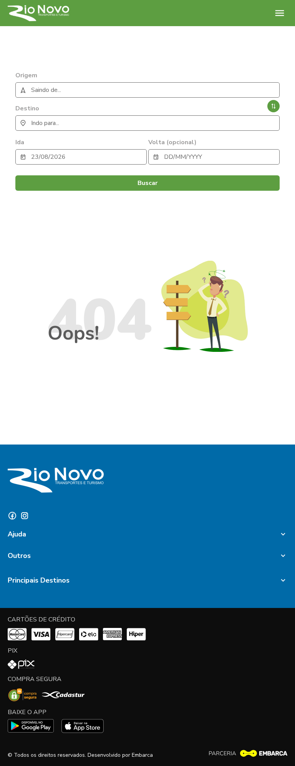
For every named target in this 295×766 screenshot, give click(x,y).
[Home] (38, 13)
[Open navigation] (279, 13)
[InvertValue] (273, 106)
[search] (147, 90)
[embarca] (247, 753)
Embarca (142, 755)
